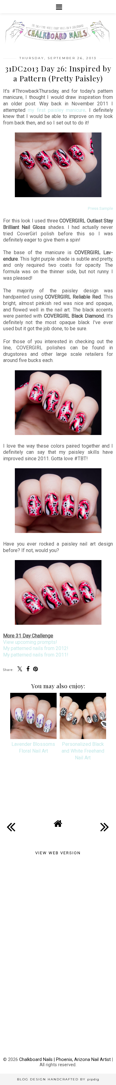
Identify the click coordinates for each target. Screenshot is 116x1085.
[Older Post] (105, 822)
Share (13, 796)
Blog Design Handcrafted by (58, 1079)
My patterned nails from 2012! (35, 648)
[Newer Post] (11, 822)
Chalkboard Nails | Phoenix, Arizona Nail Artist (65, 1059)
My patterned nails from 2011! (35, 655)
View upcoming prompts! (30, 642)
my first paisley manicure (56, 110)
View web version (58, 853)
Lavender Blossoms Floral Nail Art (33, 747)
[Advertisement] (58, 907)
